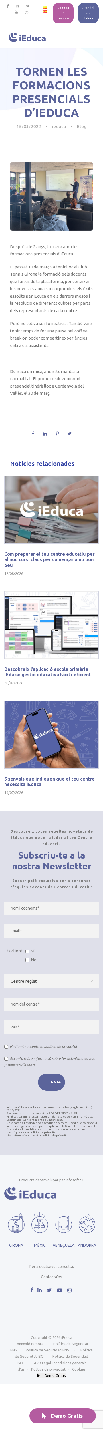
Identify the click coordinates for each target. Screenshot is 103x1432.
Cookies (79, 1369)
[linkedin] (17, 6)
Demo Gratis (67, 1416)
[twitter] (27, 6)
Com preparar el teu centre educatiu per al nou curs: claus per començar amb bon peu (49, 559)
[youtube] (16, 12)
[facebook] (8, 6)
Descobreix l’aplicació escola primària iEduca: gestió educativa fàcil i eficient (47, 672)
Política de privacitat (48, 1369)
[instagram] (26, 12)
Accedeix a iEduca (88, 13)
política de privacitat (60, 1046)
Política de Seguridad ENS (47, 1350)
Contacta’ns (51, 1277)
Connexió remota (63, 13)
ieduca (59, 126)
